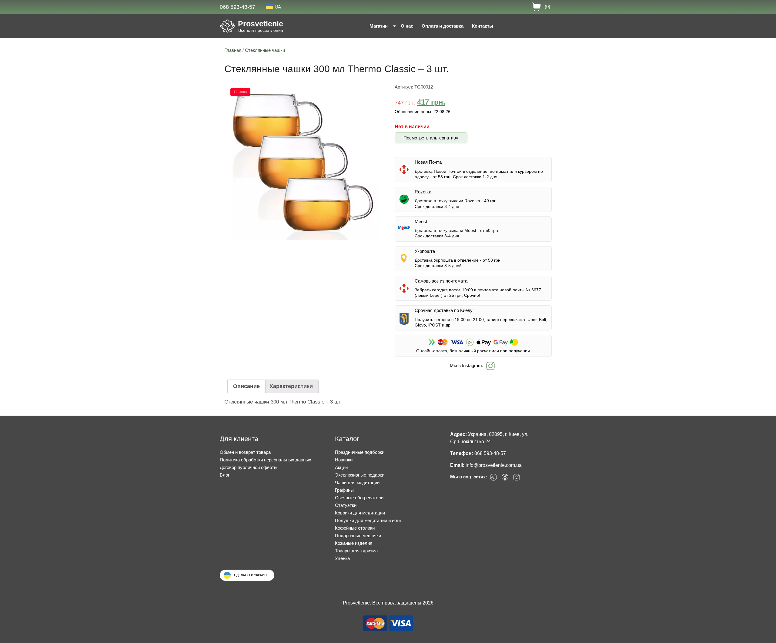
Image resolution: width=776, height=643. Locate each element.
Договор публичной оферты (248, 467)
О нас (407, 25)
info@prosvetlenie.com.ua (494, 465)
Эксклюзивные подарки (359, 474)
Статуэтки (345, 505)
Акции (341, 467)
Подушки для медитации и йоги (368, 520)
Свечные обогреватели (359, 497)
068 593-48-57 (237, 7)
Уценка (342, 558)
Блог (224, 474)
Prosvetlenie (260, 23)
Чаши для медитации (357, 482)
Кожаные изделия (353, 543)
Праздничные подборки (359, 452)
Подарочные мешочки (358, 535)
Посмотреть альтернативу (430, 137)
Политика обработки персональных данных (265, 459)
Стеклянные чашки (265, 50)
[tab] (246, 386)
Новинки (344, 459)
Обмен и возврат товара (245, 452)
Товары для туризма (356, 550)
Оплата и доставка (442, 25)
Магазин (379, 25)
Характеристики (291, 386)
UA (278, 6)
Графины (344, 490)
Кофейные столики (355, 528)
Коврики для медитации (360, 512)
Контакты (482, 25)
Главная (232, 50)
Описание (246, 386)
